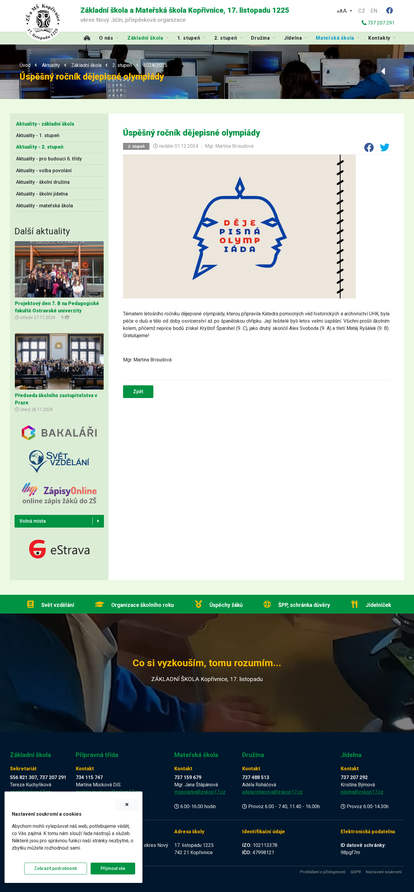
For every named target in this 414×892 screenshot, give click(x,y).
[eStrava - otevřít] (59, 548)
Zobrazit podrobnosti (55, 868)
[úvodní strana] (42, 21)
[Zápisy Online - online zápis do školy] (59, 498)
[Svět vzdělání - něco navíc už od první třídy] (59, 466)
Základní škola (86, 65)
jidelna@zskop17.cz (362, 792)
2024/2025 (155, 65)
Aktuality (51, 65)
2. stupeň (122, 65)
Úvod (25, 65)
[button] (344, 10)
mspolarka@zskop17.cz (199, 792)
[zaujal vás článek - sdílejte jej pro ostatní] (366, 149)
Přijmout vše (113, 868)
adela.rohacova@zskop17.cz (272, 792)
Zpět (138, 391)
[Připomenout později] (127, 805)
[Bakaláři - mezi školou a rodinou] (59, 437)
